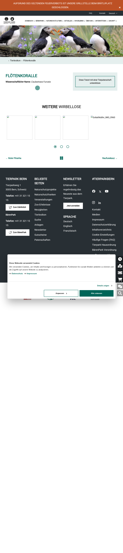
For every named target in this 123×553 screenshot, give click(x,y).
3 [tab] (67, 146)
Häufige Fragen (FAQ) (103, 239)
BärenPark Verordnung (104, 249)
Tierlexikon (15, 60)
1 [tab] (55, 146)
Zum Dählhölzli (19, 207)
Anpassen (60, 293)
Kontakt (102, 13)
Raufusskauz (109, 158)
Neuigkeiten (40, 209)
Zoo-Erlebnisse (42, 204)
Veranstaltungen (43, 199)
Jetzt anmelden (73, 206)
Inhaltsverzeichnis (101, 229)
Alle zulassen (96, 293)
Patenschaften (42, 239)
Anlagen (38, 224)
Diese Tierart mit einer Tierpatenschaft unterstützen (95, 81)
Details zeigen (103, 286)
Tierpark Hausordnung (104, 244)
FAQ (90, 13)
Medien (96, 214)
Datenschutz (17, 273)
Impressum (98, 219)
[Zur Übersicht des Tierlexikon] (61, 158)
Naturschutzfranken (45, 194)
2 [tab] (61, 146)
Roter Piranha (13, 158)
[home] (6, 60)
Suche (37, 219)
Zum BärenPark (19, 232)
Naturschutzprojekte (45, 189)
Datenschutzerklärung (104, 224)
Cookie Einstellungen (103, 234)
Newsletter (40, 229)
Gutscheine (41, 235)
